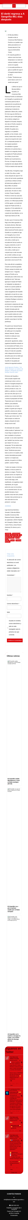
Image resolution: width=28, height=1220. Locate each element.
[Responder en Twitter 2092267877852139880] (10, 1111)
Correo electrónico (13, 603)
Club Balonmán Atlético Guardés (14, 1057)
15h (20, 1120)
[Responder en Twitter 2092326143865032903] (10, 1083)
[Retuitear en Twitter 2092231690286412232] (13, 1131)
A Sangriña (8, 533)
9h (19, 1060)
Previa (12, 540)
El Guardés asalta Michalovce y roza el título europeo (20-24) (14, 781)
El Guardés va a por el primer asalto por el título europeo (14, 909)
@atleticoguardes (13, 1060)
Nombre (10, 595)
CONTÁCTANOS (14, 1194)
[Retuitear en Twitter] (9, 1089)
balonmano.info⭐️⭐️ (15, 1092)
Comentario (11, 575)
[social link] (14, 2)
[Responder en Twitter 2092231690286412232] (10, 1131)
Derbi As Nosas (13, 535)
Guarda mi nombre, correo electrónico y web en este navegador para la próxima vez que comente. (15, 628)
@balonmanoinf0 (13, 1093)
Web (8, 612)
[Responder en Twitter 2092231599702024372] (10, 1168)
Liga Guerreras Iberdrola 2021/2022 (13, 537)
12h (20, 1093)
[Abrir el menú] (14, 6)
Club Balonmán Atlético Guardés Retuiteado (14, 1090)
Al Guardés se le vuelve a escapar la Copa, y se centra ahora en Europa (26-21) (14, 1037)
